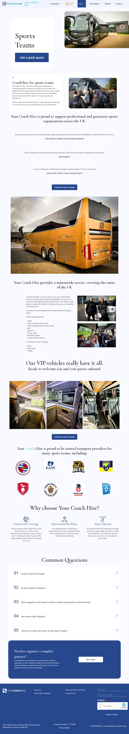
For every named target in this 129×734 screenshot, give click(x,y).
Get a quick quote (32, 57)
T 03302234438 (95, 726)
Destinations (94, 4)
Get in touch (90, 659)
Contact (119, 4)
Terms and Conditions (42, 693)
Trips (81, 4)
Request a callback (112, 714)
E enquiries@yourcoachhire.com (114, 726)
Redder (67, 728)
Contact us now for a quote (64, 187)
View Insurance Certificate (75, 690)
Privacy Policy (70, 693)
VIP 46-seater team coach (50, 297)
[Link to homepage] (12, 3)
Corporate (54, 4)
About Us (37, 690)
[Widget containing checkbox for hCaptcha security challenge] (112, 706)
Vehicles (108, 4)
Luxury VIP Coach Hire (70, 3)
